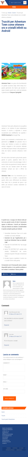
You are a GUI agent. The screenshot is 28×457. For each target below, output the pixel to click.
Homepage (8, 448)
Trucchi (3, 415)
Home (2, 2)
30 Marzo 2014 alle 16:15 (15, 314)
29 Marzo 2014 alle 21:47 (15, 336)
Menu (14, 7)
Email (5, 382)
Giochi (3, 412)
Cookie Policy (19, 449)
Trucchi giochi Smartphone (8, 419)
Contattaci (15, 448)
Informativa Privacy (10, 449)
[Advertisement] (14, 48)
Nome (5, 375)
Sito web (5, 389)
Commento (6, 363)
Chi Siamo (21, 448)
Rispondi (6, 325)
